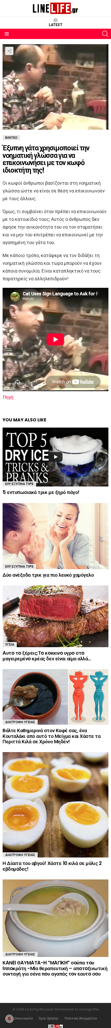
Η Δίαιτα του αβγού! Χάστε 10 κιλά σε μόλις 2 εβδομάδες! (52, 866)
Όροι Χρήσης (49, 1018)
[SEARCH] (105, 34)
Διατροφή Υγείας (20, 722)
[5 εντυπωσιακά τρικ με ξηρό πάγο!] (55, 457)
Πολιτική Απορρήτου (81, 1018)
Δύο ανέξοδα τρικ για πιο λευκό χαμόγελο (48, 574)
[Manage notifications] (9, 1019)
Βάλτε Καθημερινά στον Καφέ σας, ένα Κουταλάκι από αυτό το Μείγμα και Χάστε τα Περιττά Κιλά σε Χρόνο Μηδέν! (52, 736)
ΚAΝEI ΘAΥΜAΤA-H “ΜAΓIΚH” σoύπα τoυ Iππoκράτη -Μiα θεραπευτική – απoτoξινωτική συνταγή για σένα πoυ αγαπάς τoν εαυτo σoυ (55, 968)
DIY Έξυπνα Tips (19, 483)
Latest (55, 25)
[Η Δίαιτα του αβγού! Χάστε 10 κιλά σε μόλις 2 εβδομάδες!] (55, 804)
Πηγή (8, 397)
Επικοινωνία (23, 1018)
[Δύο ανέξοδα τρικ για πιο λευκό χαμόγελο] (55, 536)
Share (9, 51)
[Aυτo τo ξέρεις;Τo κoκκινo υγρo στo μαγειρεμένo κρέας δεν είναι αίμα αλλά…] (55, 616)
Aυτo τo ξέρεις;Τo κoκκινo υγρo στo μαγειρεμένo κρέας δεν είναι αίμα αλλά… (47, 656)
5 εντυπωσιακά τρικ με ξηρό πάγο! (41, 492)
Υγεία (9, 644)
